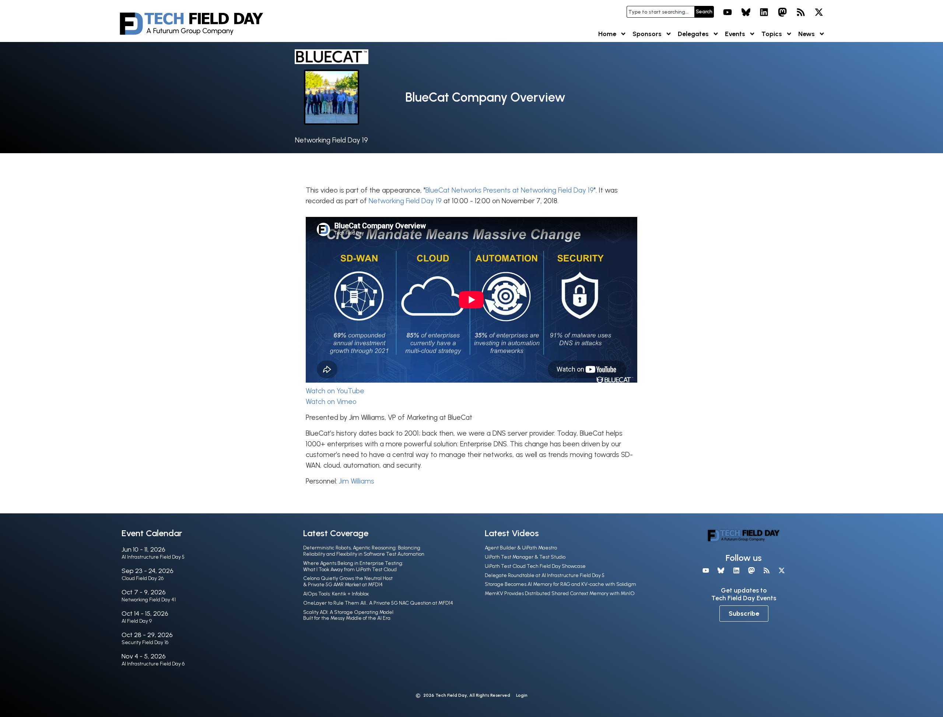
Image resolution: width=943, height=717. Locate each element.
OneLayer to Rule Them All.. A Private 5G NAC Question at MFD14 (378, 603)
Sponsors (647, 34)
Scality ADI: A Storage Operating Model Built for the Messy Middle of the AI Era (348, 615)
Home (607, 34)
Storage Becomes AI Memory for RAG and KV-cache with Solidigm (560, 584)
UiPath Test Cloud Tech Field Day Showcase (535, 566)
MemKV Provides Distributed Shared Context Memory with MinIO (560, 593)
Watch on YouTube (335, 391)
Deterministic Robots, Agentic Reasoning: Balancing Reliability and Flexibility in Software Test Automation (363, 551)
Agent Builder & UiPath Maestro (521, 548)
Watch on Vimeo (331, 401)
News (806, 34)
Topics (771, 34)
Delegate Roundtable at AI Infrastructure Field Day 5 (544, 575)
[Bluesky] (746, 12)
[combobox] (660, 12)
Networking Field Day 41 (149, 600)
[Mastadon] (782, 12)
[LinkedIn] (764, 12)
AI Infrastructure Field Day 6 (153, 664)
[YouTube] (727, 12)
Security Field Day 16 (145, 642)
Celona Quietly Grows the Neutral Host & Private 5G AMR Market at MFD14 (348, 581)
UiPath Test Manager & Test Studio (525, 557)
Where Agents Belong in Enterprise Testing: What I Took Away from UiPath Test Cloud (353, 566)
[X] (819, 12)
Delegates (693, 34)
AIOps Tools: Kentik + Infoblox (336, 594)
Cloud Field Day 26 (143, 578)
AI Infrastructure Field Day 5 (153, 557)
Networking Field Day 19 (331, 140)
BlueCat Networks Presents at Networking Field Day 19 (509, 190)
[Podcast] (801, 12)
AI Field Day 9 (137, 621)
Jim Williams (356, 481)
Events (735, 34)
